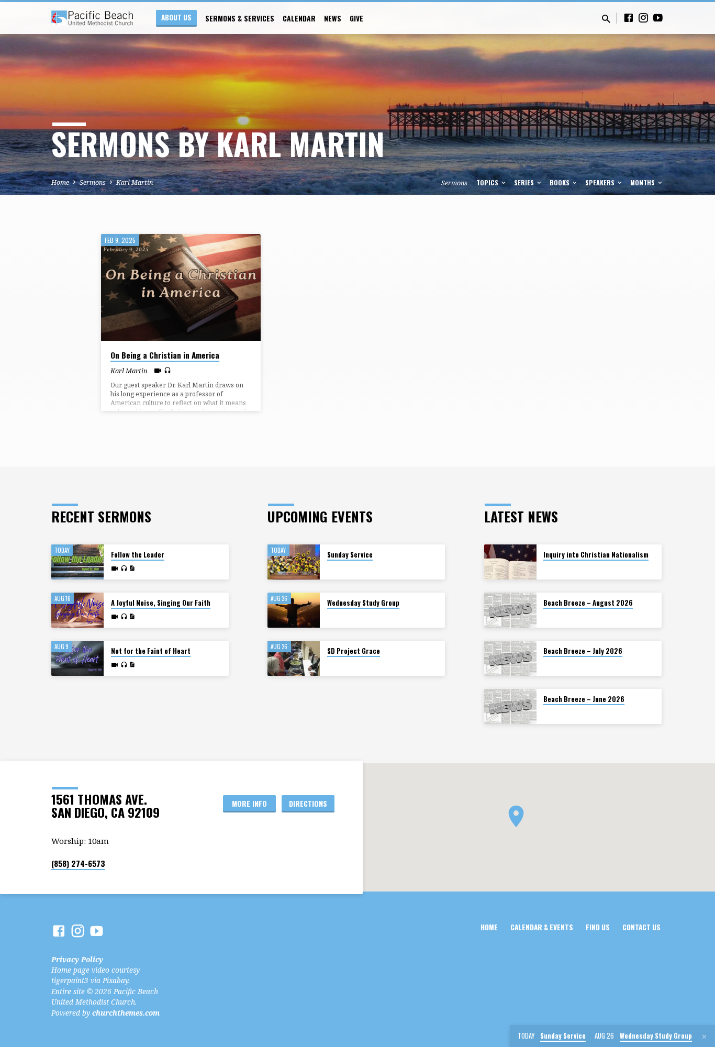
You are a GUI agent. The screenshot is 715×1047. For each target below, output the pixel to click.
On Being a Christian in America (164, 355)
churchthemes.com (126, 1013)
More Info (249, 803)
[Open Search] (606, 18)
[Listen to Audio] (167, 370)
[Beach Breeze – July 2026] (510, 658)
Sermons (93, 182)
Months (643, 182)
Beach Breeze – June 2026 (583, 699)
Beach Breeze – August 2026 (588, 603)
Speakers (600, 182)
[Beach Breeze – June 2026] (510, 706)
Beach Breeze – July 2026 (582, 651)
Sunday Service (350, 555)
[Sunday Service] (293, 562)
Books (560, 182)
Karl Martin (134, 182)
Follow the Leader (137, 555)
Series (524, 182)
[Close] (704, 1036)
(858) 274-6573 (78, 863)
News (332, 18)
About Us (176, 17)
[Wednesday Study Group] (293, 610)
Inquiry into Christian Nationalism (596, 555)
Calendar (299, 18)
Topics (488, 182)
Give (356, 18)
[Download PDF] (132, 568)
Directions (308, 803)
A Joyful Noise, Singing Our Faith (160, 603)
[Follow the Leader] (77, 562)
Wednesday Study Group (363, 603)
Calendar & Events (541, 927)
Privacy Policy (77, 959)
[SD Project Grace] (293, 658)
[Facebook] (628, 17)
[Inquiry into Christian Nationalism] (510, 562)
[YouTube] (658, 17)
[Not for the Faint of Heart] (77, 658)
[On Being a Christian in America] (181, 287)
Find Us (598, 927)
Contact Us (641, 927)
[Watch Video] (157, 370)
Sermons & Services (239, 18)
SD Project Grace (353, 651)
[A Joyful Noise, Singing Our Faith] (77, 610)
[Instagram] (643, 17)
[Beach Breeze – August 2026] (510, 610)
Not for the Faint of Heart (151, 651)
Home (60, 182)
